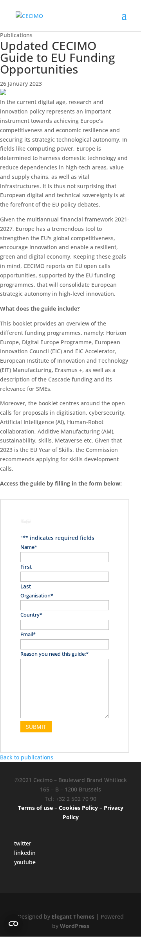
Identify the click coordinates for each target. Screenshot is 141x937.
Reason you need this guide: (54, 653)
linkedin (25, 852)
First (26, 566)
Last (25, 586)
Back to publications (26, 757)
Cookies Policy (78, 807)
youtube (25, 862)
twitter (22, 843)
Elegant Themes (73, 916)
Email (28, 634)
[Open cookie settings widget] (13, 923)
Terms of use (35, 807)
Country (31, 614)
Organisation (36, 595)
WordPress (74, 926)
